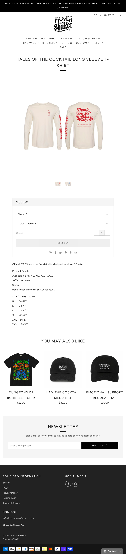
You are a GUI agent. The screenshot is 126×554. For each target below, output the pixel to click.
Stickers (48, 43)
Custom (81, 43)
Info (97, 43)
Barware (29, 43)
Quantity (21, 233)
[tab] (58, 184)
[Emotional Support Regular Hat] (104, 369)
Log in (97, 15)
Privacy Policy (10, 492)
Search (6, 482)
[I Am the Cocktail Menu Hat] (62, 369)
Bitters (67, 43)
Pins (52, 38)
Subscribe (98, 445)
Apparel (67, 38)
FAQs (5, 487)
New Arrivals (35, 38)
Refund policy (10, 497)
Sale (63, 47)
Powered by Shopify (11, 539)
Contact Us (113, 551)
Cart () (110, 15)
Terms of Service (11, 503)
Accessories (88, 38)
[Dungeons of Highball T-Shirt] (21, 369)
